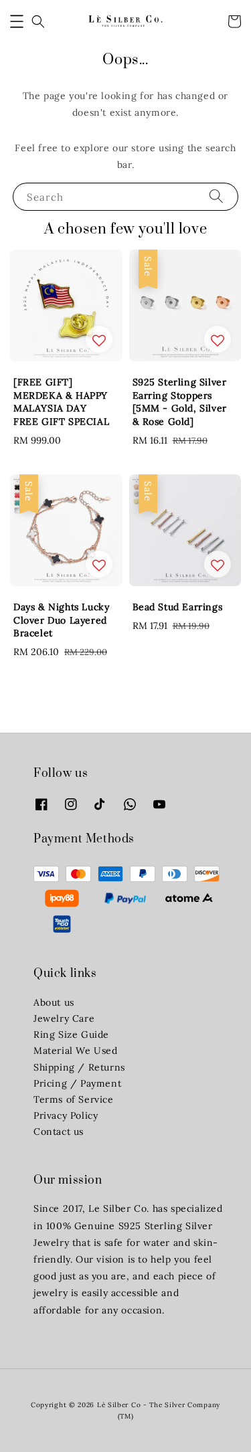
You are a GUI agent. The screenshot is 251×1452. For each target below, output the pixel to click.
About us (53, 1002)
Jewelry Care (63, 1018)
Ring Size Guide (71, 1034)
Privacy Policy (65, 1115)
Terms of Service (73, 1099)
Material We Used (75, 1051)
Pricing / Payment (77, 1083)
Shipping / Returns (79, 1067)
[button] (16, 21)
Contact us (58, 1131)
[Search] (216, 196)
